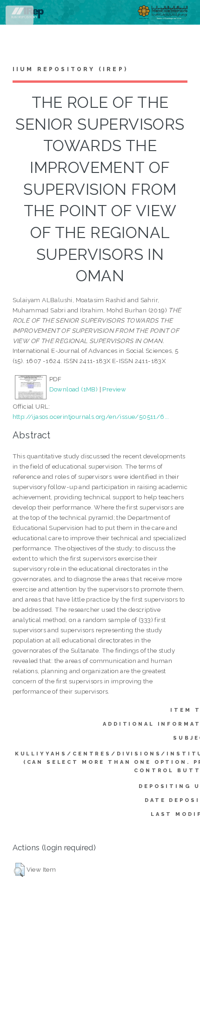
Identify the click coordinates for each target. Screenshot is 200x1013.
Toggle (20, 17)
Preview (114, 389)
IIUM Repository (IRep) (70, 69)
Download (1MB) (73, 389)
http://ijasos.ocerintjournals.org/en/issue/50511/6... (91, 416)
